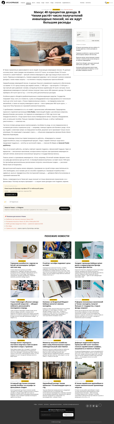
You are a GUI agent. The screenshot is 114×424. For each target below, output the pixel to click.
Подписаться (64, 208)
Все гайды (9, 226)
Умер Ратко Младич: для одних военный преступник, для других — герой (87, 63)
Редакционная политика (56, 404)
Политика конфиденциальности (71, 404)
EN (110, 2)
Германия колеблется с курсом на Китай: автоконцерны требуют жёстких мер (87, 53)
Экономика (56, 9)
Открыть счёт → (11, 194)
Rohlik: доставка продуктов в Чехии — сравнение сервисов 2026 (24, 223)
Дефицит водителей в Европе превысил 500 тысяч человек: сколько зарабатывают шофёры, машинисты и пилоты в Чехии (88, 346)
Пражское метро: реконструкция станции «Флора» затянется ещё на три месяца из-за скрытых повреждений (87, 59)
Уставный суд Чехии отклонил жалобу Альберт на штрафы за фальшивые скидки (22, 385)
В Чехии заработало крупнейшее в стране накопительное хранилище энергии (89, 385)
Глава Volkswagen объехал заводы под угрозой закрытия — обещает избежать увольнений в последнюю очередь (24, 305)
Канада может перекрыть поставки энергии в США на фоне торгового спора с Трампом (23, 345)
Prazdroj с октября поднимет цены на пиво (57, 264)
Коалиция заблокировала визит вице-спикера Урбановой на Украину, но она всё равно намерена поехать (87, 69)
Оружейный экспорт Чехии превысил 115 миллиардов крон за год (57, 385)
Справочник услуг (11, 228)
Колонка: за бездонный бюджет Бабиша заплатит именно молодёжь (55, 304)
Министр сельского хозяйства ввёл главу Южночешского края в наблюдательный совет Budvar (56, 345)
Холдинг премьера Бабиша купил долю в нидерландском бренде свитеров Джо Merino (88, 265)
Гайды (35, 404)
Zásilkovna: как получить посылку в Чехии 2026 (19, 219)
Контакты (46, 404)
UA (112, 2)
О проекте (40, 404)
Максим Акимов (68, 9)
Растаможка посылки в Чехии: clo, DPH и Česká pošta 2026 (22, 221)
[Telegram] (100, 406)
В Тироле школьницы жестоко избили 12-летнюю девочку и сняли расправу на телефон (88, 49)
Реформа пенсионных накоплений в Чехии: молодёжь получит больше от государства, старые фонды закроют (89, 305)
